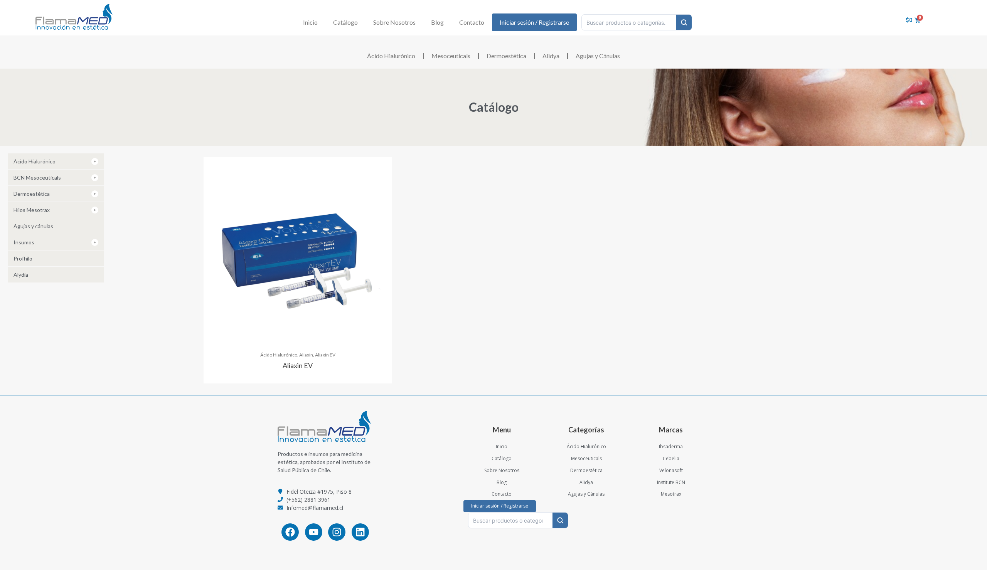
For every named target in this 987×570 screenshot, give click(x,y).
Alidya (550, 55)
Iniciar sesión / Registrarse (534, 22)
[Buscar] (684, 22)
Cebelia (671, 458)
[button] (56, 161)
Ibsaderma (671, 446)
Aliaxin (306, 355)
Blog (437, 22)
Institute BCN (671, 482)
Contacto (471, 22)
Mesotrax (671, 494)
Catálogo (345, 22)
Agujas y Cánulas (598, 55)
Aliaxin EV (325, 355)
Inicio (310, 22)
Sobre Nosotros (394, 22)
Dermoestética (506, 55)
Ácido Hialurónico (391, 55)
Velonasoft (671, 470)
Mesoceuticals (450, 55)
